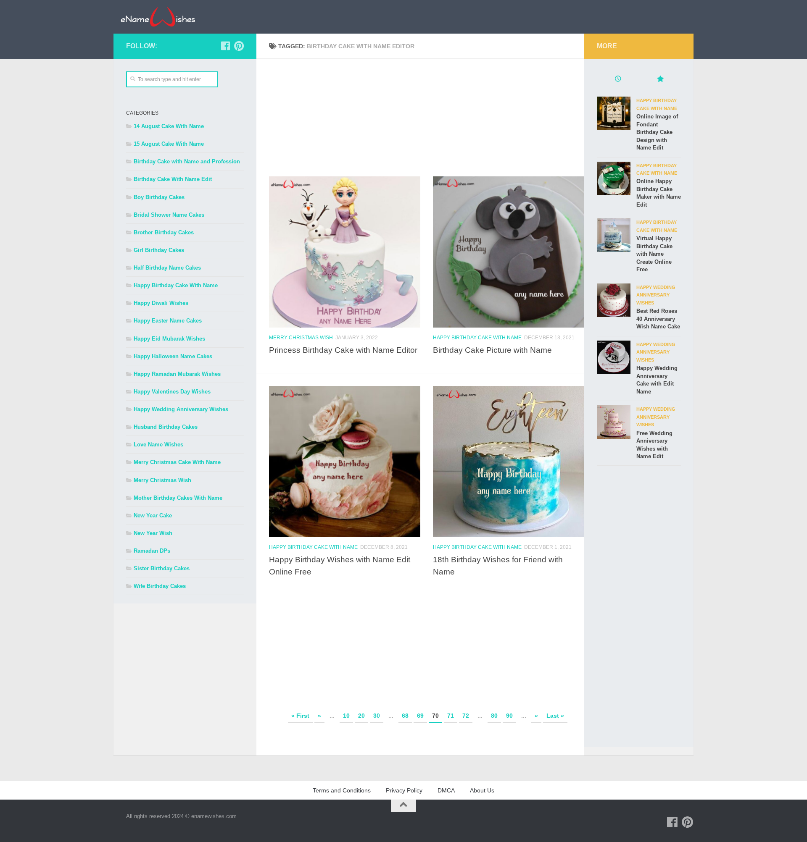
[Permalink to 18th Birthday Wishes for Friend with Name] (508, 461)
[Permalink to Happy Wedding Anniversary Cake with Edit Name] (613, 357)
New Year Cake (153, 515)
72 (465, 715)
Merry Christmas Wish (301, 338)
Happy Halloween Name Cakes (173, 356)
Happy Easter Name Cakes (168, 320)
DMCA (446, 790)
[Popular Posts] (660, 79)
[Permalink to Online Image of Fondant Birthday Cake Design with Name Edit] (613, 113)
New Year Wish (153, 533)
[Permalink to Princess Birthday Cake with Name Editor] (344, 252)
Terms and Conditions (342, 790)
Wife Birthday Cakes (160, 586)
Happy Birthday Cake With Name (477, 338)
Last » (555, 715)
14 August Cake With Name (169, 126)
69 (420, 715)
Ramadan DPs (152, 551)
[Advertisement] (426, 117)
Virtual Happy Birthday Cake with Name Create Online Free (654, 254)
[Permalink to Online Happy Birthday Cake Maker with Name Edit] (613, 178)
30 (376, 715)
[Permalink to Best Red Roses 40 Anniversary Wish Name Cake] (613, 300)
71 (450, 715)
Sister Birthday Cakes (162, 568)
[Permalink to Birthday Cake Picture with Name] (508, 252)
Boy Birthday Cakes (159, 197)
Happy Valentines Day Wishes (172, 391)
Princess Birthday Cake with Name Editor (343, 349)
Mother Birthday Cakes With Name (178, 498)
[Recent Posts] (618, 79)
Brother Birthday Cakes (164, 232)
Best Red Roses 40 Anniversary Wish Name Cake (658, 319)
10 (346, 715)
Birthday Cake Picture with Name (492, 349)
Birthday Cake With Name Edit (173, 179)
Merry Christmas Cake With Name (177, 462)
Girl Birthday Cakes (159, 250)
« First (300, 715)
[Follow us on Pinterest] (239, 46)
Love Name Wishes (158, 444)
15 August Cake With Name (169, 144)
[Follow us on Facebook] (225, 46)
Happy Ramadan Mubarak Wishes (177, 374)
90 (509, 715)
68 (405, 715)
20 (361, 715)
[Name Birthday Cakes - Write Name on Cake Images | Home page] (158, 16)
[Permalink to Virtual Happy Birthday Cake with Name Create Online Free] (613, 235)
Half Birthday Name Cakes (167, 268)
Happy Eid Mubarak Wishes (169, 339)
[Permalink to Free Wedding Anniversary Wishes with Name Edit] (613, 422)
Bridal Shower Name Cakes (169, 215)
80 (494, 715)
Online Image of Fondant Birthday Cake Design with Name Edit (657, 132)
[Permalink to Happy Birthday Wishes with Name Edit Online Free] (344, 461)
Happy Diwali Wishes (161, 303)
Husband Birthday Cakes (166, 427)
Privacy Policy (404, 790)
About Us (482, 790)
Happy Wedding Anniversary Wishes (181, 409)
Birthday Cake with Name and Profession (187, 161)
